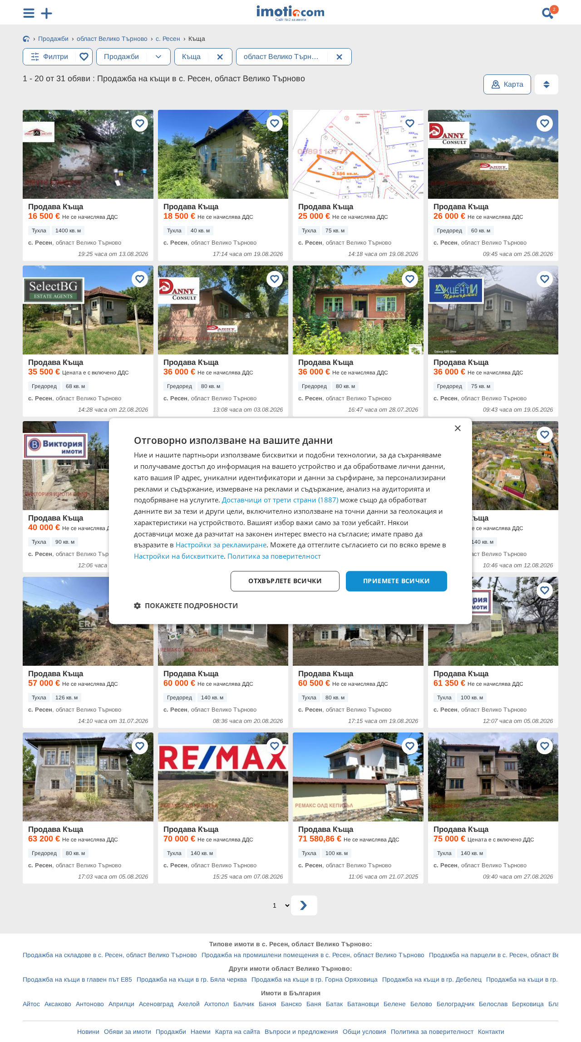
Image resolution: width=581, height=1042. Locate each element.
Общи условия (364, 1031)
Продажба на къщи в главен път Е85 (77, 979)
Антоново (90, 1004)
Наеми (201, 1031)
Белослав (493, 1004)
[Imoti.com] (26, 39)
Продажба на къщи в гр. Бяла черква (192, 979)
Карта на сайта (237, 1031)
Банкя (267, 1004)
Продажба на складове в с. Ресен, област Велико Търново (110, 954)
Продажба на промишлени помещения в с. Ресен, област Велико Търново (313, 954)
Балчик (243, 1004)
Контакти (491, 1031)
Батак (334, 1004)
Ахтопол (216, 1004)
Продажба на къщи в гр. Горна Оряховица (314, 979)
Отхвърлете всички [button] (285, 580)
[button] (186, 605)
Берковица (528, 1004)
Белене (395, 1004)
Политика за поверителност (432, 1031)
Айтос (31, 1004)
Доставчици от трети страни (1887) (280, 500)
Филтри (55, 56)
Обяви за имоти (127, 1031)
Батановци (363, 1004)
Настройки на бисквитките (179, 555)
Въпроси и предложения (301, 1031)
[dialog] (290, 521)
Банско (291, 1004)
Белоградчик (455, 1004)
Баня (313, 1004)
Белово (421, 1004)
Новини (88, 1031)
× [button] (457, 428)
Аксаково (57, 1004)
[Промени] (158, 57)
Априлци (121, 1004)
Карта (513, 84)
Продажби (171, 1031)
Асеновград (156, 1004)
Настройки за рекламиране (221, 545)
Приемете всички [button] (396, 580)
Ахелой (189, 1004)
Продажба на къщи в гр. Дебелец (432, 979)
